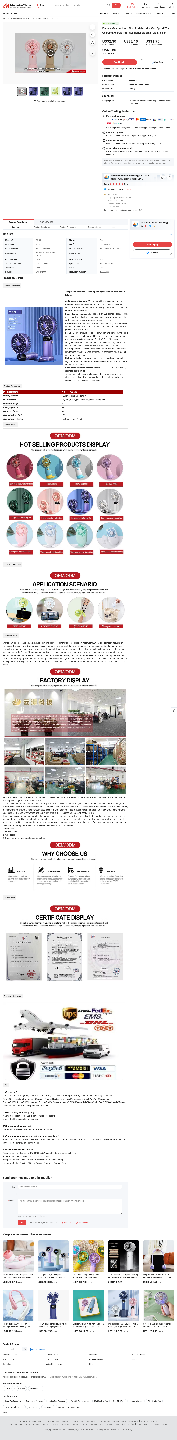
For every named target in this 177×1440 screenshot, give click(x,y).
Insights (154, 1421)
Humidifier (7, 1364)
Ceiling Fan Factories (56, 1401)
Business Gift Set (95, 1354)
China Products (37, 1421)
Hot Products (25, 1421)
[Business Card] (170, 233)
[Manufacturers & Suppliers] (17, 5)
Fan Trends (47, 1407)
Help (128, 13)
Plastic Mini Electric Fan (14, 1407)
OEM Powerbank (138, 1354)
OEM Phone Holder (10, 1359)
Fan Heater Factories (34, 1401)
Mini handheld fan (95, 1359)
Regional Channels (119, 1421)
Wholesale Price (92, 1421)
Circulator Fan (36, 1388)
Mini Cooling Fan (101, 1401)
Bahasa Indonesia (160, 1424)
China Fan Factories (13, 1401)
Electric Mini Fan (136, 1401)
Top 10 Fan (33, 1407)
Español (36, 1424)
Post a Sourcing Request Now (74, 1222)
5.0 (142, 226)
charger (135, 1359)
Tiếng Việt (147, 1424)
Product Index (133, 1421)
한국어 (109, 1424)
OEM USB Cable (52, 1359)
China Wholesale (78, 1421)
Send (22, 1222)
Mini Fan (21, 1388)
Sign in (171, 7)
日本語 (117, 1424)
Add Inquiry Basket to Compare (51, 100)
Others (91, 1364)
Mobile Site (144, 1421)
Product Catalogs (39, 1349)
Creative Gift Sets (52, 1354)
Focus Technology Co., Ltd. (71, 1430)
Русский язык (65, 1424)
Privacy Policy (127, 1430)
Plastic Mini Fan (154, 1401)
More (5, 1412)
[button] (119, 227)
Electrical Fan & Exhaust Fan (38, 18)
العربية (102, 1424)
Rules (173, 13)
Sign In (106, 210)
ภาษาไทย (131, 1424)
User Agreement (103, 1430)
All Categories (11, 13)
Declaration (115, 1430)
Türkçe (139, 1424)
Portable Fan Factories (80, 1401)
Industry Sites (105, 1421)
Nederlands (93, 1424)
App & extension (142, 13)
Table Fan (8, 1388)
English (28, 1424)
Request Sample (149, 68)
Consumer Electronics (17, 18)
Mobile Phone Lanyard (55, 1364)
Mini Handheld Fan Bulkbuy (69, 1407)
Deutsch (84, 1424)
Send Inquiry (120, 62)
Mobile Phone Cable (10, 1354)
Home (5, 18)
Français (55, 1424)
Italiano (75, 1424)
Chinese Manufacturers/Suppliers (57, 1421)
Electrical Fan (55, 18)
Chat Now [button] (158, 62)
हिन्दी (123, 1424)
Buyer (115, 13)
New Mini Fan (118, 1401)
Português (45, 1424)
